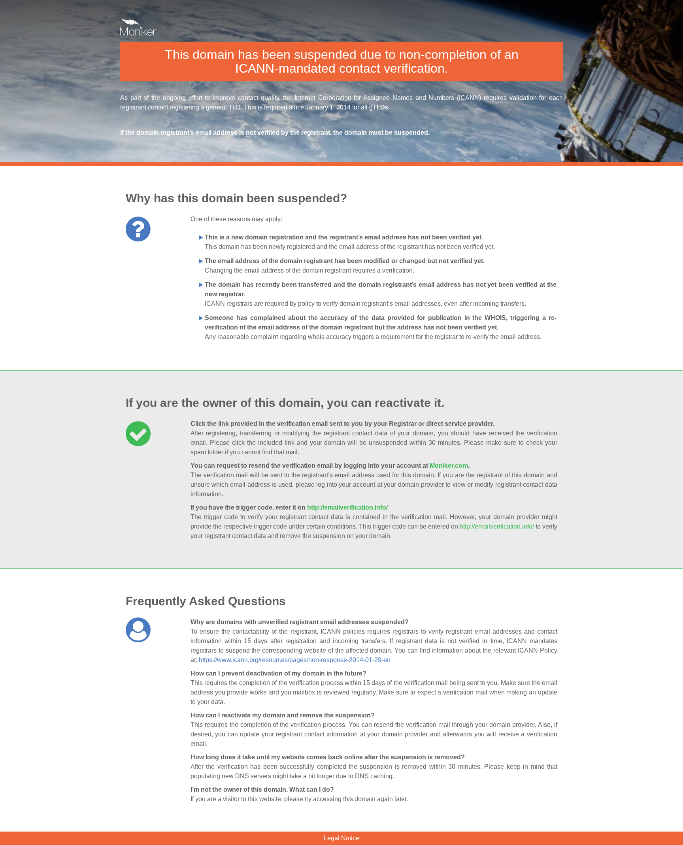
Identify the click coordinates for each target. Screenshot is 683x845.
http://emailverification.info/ (347, 507)
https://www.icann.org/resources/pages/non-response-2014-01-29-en (295, 660)
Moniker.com (449, 465)
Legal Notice (341, 838)
